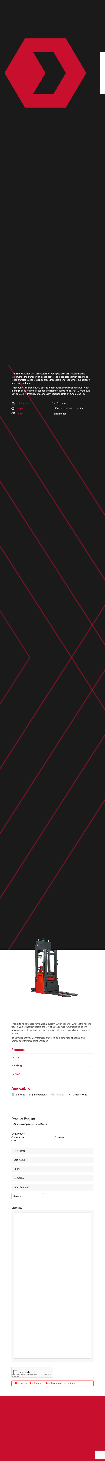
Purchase (19, 1138)
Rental (60, 1138)
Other (17, 1141)
